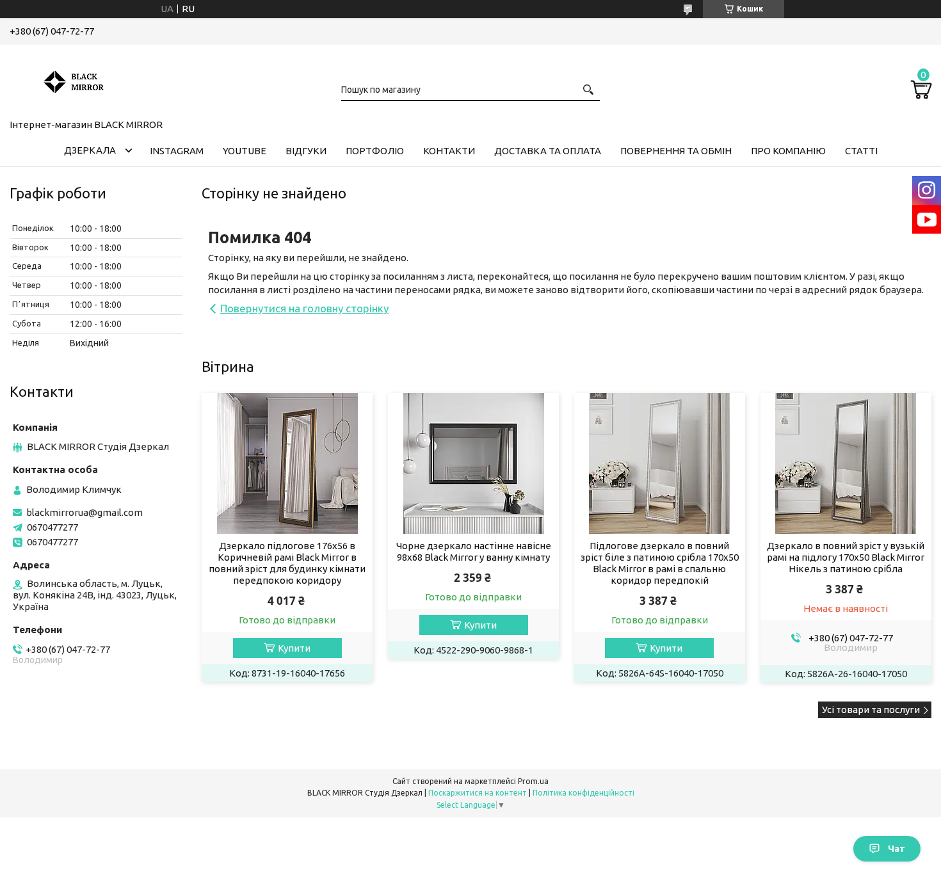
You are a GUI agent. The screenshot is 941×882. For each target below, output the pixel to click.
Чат (896, 849)
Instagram (177, 150)
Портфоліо (375, 150)
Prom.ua (533, 781)
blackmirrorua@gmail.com (84, 512)
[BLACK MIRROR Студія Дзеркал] (74, 79)
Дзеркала (90, 150)
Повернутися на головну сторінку (304, 308)
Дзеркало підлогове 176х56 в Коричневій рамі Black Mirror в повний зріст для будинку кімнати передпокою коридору (287, 563)
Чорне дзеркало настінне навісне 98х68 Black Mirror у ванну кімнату (473, 551)
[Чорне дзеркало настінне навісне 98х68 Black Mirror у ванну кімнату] (473, 463)
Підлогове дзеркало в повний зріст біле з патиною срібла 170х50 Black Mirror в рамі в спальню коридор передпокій (660, 563)
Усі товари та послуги (871, 709)
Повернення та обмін (676, 150)
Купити (294, 648)
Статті (861, 150)
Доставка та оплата (547, 150)
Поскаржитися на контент (477, 793)
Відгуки (306, 150)
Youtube (244, 150)
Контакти (449, 150)
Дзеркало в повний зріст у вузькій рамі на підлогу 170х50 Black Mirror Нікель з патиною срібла (845, 557)
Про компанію (788, 150)
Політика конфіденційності (583, 793)
